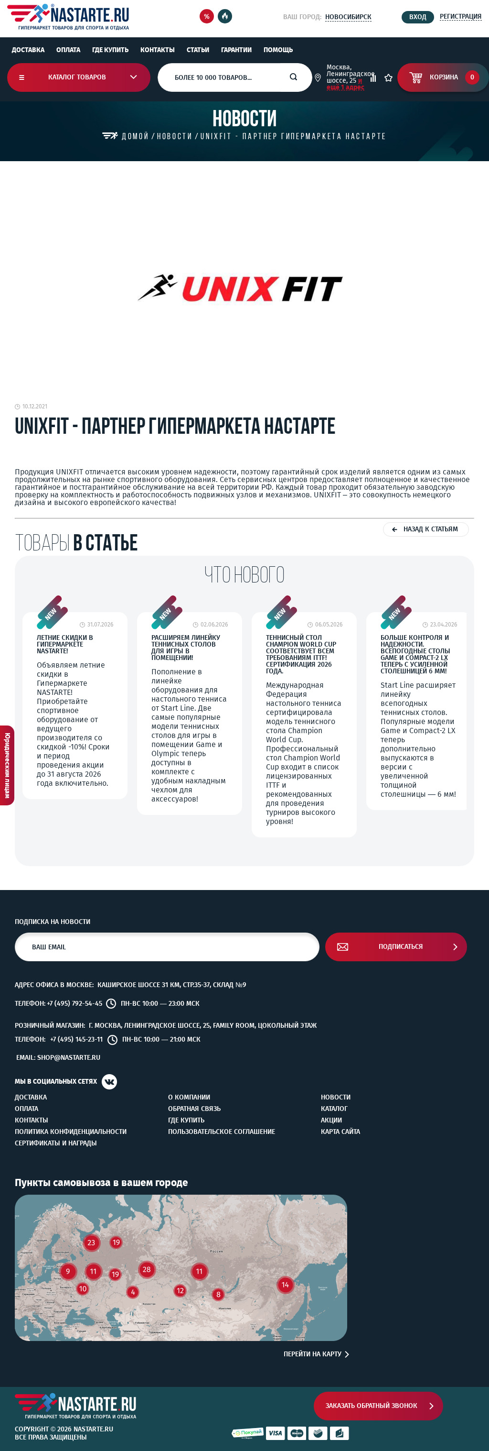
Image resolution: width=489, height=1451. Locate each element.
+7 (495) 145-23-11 (76, 1039)
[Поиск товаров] (300, 77)
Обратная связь (194, 1109)
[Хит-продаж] (225, 17)
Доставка (28, 50)
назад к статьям (431, 529)
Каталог (334, 1109)
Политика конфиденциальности (71, 1132)
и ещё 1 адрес (345, 84)
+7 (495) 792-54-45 (74, 1003)
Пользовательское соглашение (221, 1132)
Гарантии (236, 50)
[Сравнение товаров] (373, 77)
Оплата (68, 50)
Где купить (110, 50)
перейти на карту (312, 1354)
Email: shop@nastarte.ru (58, 1058)
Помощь (278, 50)
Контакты (157, 50)
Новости (336, 1097)
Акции (331, 1120)
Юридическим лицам (7, 765)
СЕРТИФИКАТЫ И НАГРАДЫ (56, 1143)
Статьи (198, 50)
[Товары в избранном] (388, 77)
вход (417, 17)
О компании (189, 1097)
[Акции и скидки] (207, 17)
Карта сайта (340, 1132)
